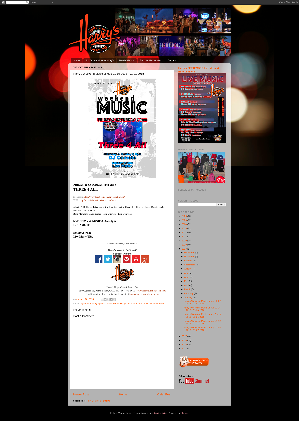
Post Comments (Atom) (98, 401)
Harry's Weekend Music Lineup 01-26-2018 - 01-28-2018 (202, 309)
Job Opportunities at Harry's (99, 60)
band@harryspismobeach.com (144, 294)
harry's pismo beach (102, 303)
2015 (184, 344)
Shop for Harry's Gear (151, 60)
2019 (184, 245)
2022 (184, 232)
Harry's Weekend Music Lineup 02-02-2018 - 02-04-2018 (202, 302)
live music (118, 303)
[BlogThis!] (105, 299)
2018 (184, 249)
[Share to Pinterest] (114, 299)
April (186, 285)
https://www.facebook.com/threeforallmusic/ (104, 196)
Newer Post (81, 394)
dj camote (86, 303)
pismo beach (130, 303)
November (189, 256)
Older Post (164, 394)
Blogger (184, 413)
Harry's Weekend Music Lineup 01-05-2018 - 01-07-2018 (202, 328)
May (186, 281)
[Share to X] (108, 299)
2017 (184, 336)
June (187, 277)
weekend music (156, 303)
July (186, 273)
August (188, 269)
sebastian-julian (159, 413)
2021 (184, 236)
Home (77, 60)
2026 (184, 216)
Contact (172, 60)
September (190, 265)
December (189, 252)
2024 (184, 224)
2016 (184, 340)
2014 (184, 348)
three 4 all (143, 303)
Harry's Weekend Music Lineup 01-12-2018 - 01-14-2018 (202, 322)
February (189, 293)
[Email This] (102, 299)
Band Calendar (126, 60)
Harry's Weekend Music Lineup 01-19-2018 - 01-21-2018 (202, 315)
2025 (184, 220)
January (188, 297)
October (188, 261)
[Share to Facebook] (111, 299)
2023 (184, 228)
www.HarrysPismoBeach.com (151, 290)
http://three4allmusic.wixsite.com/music (98, 200)
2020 (184, 241)
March (187, 289)
